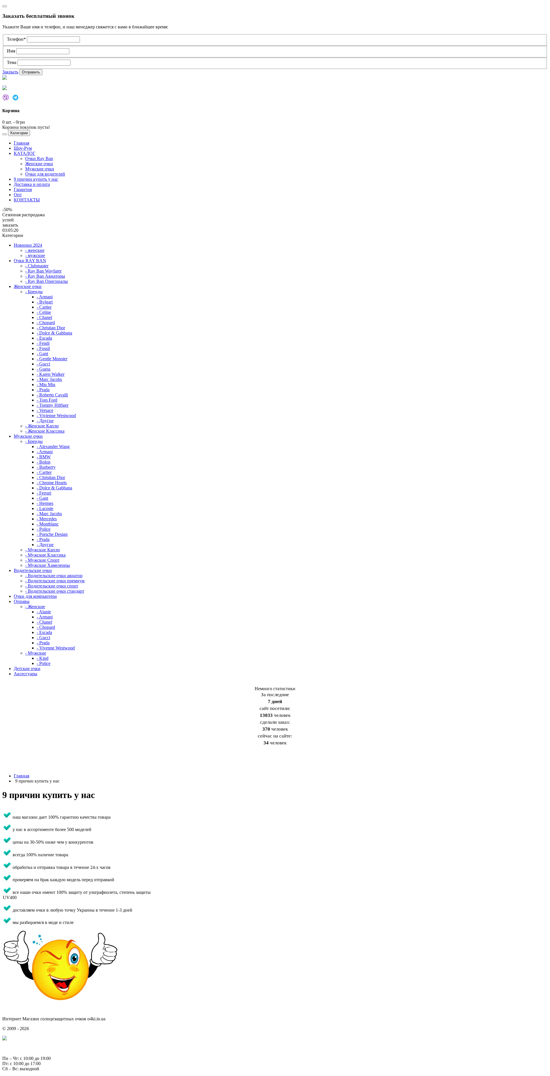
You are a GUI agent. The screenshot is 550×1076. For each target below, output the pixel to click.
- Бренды (34, 291)
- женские (34, 250)
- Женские (35, 606)
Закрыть (10, 71)
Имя (11, 50)
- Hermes (45, 503)
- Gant (42, 353)
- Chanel (44, 317)
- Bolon (43, 462)
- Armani (45, 296)
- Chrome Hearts (52, 482)
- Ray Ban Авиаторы (45, 276)
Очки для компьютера (35, 596)
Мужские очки (39, 168)
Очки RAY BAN (30, 260)
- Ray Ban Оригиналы (46, 281)
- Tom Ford (47, 400)
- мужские (35, 255)
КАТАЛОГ (24, 153)
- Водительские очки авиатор (53, 575)
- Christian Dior (51, 327)
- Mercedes (47, 518)
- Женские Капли (42, 425)
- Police (43, 529)
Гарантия (23, 189)
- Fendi (43, 343)
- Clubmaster (36, 265)
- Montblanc (48, 524)
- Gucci (43, 363)
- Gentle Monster (52, 358)
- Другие (45, 420)
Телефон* (17, 39)
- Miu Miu (46, 384)
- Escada (44, 338)
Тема (12, 62)
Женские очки (39, 163)
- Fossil (43, 348)
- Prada (43, 389)
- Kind (42, 658)
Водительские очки (33, 570)
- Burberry (46, 467)
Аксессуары (25, 673)
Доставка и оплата (32, 184)
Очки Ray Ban (39, 158)
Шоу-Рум (23, 148)
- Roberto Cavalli (52, 394)
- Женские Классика (44, 431)
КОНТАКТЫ (27, 199)
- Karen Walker (50, 374)
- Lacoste (45, 508)
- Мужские (35, 653)
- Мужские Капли (42, 549)
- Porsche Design (52, 534)
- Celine (44, 312)
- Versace (45, 410)
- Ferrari (44, 493)
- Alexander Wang (53, 446)
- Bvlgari (45, 301)
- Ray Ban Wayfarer (43, 270)
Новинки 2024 (28, 245)
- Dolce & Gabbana (54, 332)
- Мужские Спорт (42, 560)
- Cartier (44, 307)
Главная (21, 143)
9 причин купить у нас (36, 179)
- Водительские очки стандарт (54, 591)
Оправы (22, 601)
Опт (18, 194)
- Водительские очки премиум (55, 580)
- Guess (43, 369)
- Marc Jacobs (49, 379)
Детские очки (27, 668)
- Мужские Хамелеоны (47, 565)
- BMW (44, 456)
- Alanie (44, 611)
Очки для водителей (45, 174)
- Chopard (46, 322)
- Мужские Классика (45, 554)
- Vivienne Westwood (56, 415)
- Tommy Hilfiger (52, 405)
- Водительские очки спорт (51, 585)
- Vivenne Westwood (56, 647)
